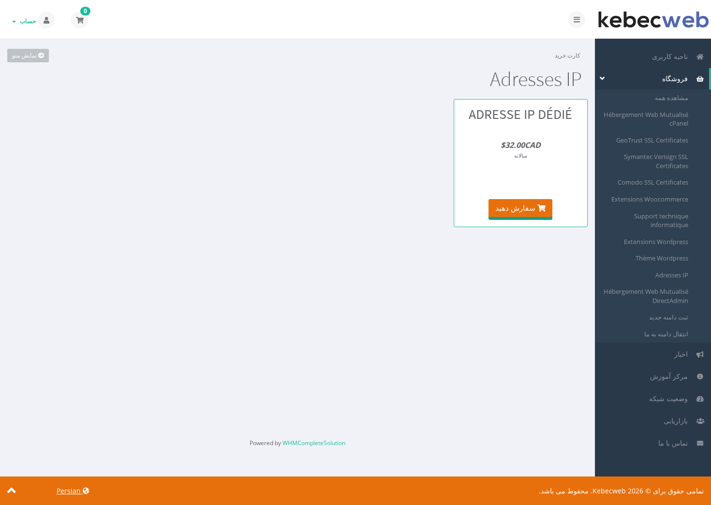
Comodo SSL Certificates (653, 182)
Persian (70, 490)
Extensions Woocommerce (649, 199)
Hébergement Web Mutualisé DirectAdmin (646, 296)
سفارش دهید (516, 208)
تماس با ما (675, 442)
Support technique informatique (661, 221)
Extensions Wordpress (656, 241)
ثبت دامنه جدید (668, 317)
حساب (26, 21)
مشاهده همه (671, 97)
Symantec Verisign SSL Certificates (656, 161)
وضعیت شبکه (670, 398)
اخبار (683, 354)
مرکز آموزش (671, 376)
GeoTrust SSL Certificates (652, 140)
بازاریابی (678, 420)
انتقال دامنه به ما (666, 334)
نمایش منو (25, 55)
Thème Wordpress (662, 258)
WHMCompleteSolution (313, 443)
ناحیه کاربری (672, 56)
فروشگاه (677, 78)
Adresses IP (671, 275)
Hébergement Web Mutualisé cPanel (646, 119)
